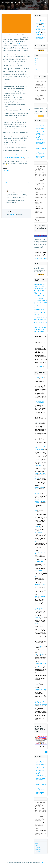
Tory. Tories (36, 320)
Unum (45, 322)
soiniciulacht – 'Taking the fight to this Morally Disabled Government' (40, 608)
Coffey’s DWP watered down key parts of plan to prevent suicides (40, 197)
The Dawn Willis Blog (39, 639)
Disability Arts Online (39, 487)
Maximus (38, 315)
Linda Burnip (42, 314)
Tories (45, 319)
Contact (37, 62)
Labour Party (37, 314)
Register (37, 843)
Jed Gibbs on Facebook (14, 191)
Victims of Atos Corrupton (40, 674)
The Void (37, 651)
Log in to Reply (9, 204)
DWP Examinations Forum (40, 541)
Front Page (37, 66)
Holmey (5, 34)
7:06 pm (20, 34)
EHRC (42, 306)
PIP (41, 317)
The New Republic (39, 646)
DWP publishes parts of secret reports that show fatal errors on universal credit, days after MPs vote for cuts (41, 29)
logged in (12, 214)
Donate (36, 64)
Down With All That (39, 532)
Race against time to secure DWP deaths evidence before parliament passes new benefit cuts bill (40, 154)
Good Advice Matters (39, 561)
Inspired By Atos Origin (40, 570)
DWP (38, 306)
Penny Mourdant (37, 317)
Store (36, 71)
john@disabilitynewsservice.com (41, 258)
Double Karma (38, 526)
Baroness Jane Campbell (38, 286)
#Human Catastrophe (38, 284)
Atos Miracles (38, 415)
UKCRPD (40, 320)
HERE (40, 366)
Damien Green (37, 297)
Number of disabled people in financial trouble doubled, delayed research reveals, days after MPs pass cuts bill (41, 37)
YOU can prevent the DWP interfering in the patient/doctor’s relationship (40, 203)
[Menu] (46, 3)
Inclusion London (37, 312)
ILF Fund (42, 311)
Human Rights (38, 309)
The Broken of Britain (39, 623)
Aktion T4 (37, 385)
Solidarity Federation (39, 617)
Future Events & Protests (39, 307)
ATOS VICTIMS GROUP (40, 436)
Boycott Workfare (39, 449)
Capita (39, 293)
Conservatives (38, 295)
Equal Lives (45, 306)
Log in (36, 845)
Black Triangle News (7, 170)
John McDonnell (44, 312)
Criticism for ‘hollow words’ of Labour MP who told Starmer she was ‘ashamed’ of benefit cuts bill (41, 21)
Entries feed (37, 847)
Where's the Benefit (39, 681)
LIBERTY (16, 154)
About (36, 58)
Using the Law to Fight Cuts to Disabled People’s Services (41, 665)
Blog (36, 60)
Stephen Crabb (41, 319)
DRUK (35, 306)
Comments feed (38, 849)
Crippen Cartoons (38, 465)
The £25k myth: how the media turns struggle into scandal (41, 148)
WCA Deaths (37, 324)
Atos (43, 284)
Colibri (41, 862)
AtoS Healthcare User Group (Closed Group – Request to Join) (40, 403)
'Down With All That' (39, 377)
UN (43, 320)
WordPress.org (38, 851)
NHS (44, 315)
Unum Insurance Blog (39, 654)
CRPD (43, 295)
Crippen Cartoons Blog (40, 473)
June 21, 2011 (13, 34)
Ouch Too (37, 576)
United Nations (41, 322)
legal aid (18, 43)
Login (36, 68)
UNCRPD (35, 322)
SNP (37, 319)
